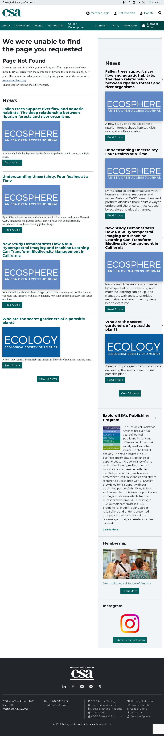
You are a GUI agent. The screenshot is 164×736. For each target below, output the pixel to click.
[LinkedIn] (124, 2)
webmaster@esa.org (14, 80)
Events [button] (39, 25)
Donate (149, 13)
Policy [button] (115, 25)
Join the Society (140, 705)
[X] (143, 2)
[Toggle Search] (160, 12)
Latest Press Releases (102, 705)
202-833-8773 (60, 701)
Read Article (12, 162)
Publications (22, 25)
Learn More (111, 529)
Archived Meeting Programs (106, 708)
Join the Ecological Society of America (127, 583)
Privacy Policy (103, 724)
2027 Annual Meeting (103, 701)
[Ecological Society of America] (12, 13)
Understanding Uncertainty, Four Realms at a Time (45, 178)
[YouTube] (138, 2)
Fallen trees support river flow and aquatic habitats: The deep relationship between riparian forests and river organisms (42, 113)
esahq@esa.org (59, 705)
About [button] (6, 25)
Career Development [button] (77, 25)
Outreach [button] (101, 25)
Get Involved (127, 13)
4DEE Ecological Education (106, 716)
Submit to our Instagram (130, 639)
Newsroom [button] (131, 25)
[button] (152, 25)
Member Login (100, 13)
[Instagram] (133, 2)
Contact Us (155, 2)
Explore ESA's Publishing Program (126, 417)
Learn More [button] (130, 591)
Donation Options (140, 716)
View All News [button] (48, 378)
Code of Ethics (138, 708)
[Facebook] (129, 2)
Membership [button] (55, 25)
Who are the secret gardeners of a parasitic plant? (43, 321)
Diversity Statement (142, 701)
